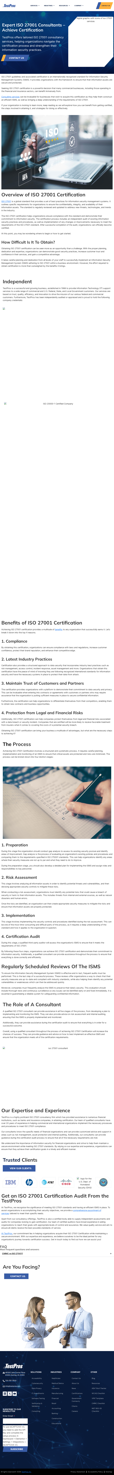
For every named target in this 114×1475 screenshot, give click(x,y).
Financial (55, 1398)
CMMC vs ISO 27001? (12, 1253)
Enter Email (8, 1416)
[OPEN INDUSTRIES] (54, 6)
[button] (57, 1253)
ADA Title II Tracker (99, 1388)
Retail (54, 1403)
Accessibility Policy (95, 1472)
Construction (57, 1418)
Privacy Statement (78, 1472)
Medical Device (58, 1383)
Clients (74, 1406)
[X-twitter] (10, 1394)
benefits (58, 629)
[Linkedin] (5, 1394)
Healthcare (56, 1378)
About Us (75, 1383)
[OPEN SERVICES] (39, 6)
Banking (55, 1413)
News (74, 1388)
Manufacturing (57, 1393)
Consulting (36, 1411)
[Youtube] (15, 1394)
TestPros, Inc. (26, 1472)
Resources (96, 1383)
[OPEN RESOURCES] (69, 6)
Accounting (56, 1408)
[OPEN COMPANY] (83, 6)
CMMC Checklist (98, 1403)
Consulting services (10, 97)
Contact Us (76, 1378)
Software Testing (38, 1398)
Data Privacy (37, 1388)
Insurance (55, 1388)
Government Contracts (76, 1399)
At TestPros (6, 1233)
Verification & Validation (37, 1404)
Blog (93, 1378)
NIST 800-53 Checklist (97, 1409)
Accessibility (37, 1378)
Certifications (77, 1393)
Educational (56, 1423)
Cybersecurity (37, 1383)
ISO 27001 (6, 201)
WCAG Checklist (98, 1393)
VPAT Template (98, 1398)
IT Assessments (38, 1393)
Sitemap (109, 1472)
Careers (75, 1411)
